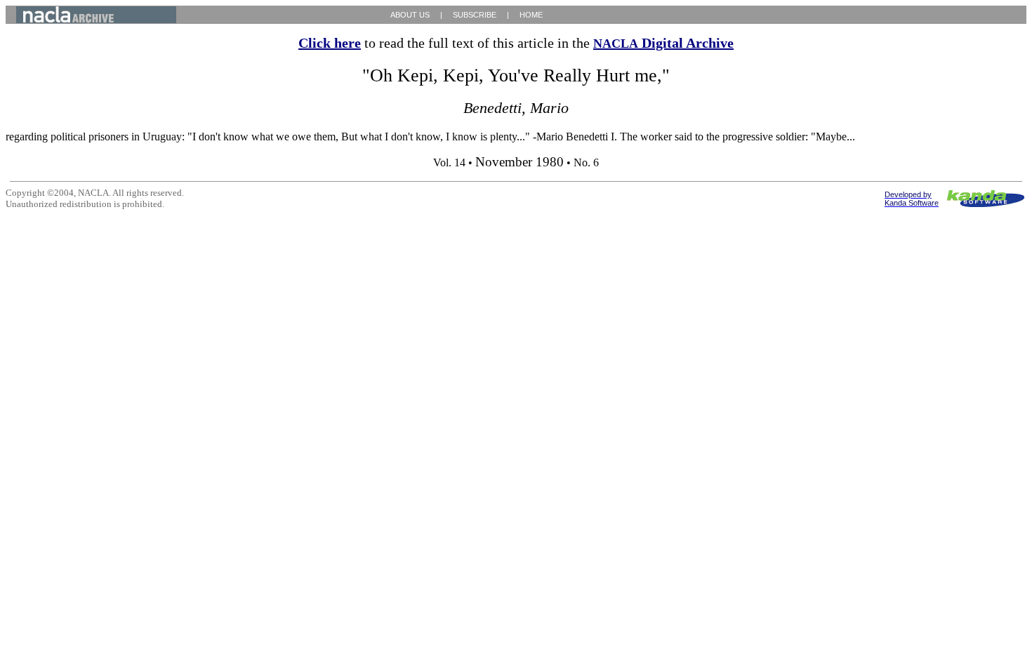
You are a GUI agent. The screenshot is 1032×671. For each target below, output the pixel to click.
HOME (531, 15)
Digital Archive (663, 43)
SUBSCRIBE (474, 15)
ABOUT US (410, 15)
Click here (329, 43)
